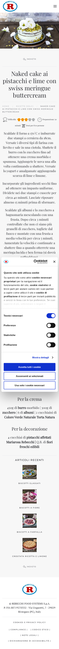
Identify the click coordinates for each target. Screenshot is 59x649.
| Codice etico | (40, 629)
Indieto (31, 59)
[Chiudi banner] (54, 262)
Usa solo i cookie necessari (30, 385)
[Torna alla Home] (10, 6)
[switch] (50, 325)
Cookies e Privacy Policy (29, 622)
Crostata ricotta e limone (29, 556)
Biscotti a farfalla (29, 532)
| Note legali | (29, 635)
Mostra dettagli (40, 357)
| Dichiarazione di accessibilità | (29, 641)
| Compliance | (18, 629)
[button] (55, 6)
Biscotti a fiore (29, 508)
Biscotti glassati (29, 483)
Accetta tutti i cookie (29, 367)
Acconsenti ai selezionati (29, 376)
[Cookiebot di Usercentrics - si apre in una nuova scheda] (35, 262)
